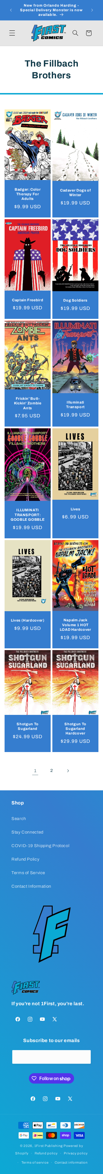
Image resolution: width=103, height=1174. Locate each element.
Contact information (71, 1162)
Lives (75, 509)
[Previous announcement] (11, 10)
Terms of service (35, 1162)
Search (18, 818)
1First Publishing (48, 1146)
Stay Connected (27, 832)
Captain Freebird (27, 300)
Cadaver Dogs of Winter (75, 192)
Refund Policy (25, 859)
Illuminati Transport (75, 404)
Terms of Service (28, 872)
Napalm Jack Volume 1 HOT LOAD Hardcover (75, 625)
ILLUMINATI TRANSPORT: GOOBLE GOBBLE (28, 515)
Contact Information (31, 886)
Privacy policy (76, 1153)
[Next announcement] (92, 10)
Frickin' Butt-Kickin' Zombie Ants (27, 403)
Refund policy (46, 1153)
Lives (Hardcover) (28, 620)
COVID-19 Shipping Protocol (40, 845)
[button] (12, 33)
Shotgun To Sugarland (27, 726)
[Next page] (67, 770)
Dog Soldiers (75, 300)
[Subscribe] (83, 1057)
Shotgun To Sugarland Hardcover (75, 728)
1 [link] (35, 770)
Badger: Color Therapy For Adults (28, 194)
